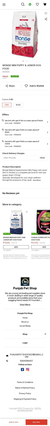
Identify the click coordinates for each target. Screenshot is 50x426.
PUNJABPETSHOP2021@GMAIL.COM (26, 355)
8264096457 (26, 361)
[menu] (4, 4)
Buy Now (36, 422)
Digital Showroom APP (29, 409)
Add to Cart (13, 422)
